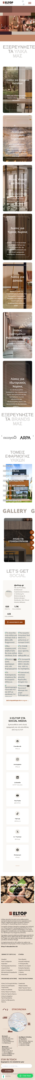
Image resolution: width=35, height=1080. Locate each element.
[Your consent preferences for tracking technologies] (3, 1076)
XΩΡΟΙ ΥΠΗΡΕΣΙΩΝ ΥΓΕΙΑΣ (16, 476)
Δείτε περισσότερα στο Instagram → (17, 700)
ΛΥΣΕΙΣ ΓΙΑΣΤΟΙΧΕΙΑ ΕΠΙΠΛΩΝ (18, 540)
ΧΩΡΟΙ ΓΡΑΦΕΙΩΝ (11, 490)
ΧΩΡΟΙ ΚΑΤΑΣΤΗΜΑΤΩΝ (15, 495)
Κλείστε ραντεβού (7, 1055)
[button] (25, 1076)
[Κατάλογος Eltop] (32, 537)
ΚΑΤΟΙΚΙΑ (8, 466)
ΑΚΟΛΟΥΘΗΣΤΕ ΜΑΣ (16, 622)
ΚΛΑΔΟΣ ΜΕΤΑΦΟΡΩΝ (14, 485)
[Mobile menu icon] (29, 3)
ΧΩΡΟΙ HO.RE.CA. (11, 471)
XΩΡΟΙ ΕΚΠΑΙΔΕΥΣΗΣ (13, 481)
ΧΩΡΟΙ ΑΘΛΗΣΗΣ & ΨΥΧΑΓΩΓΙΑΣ (12, 500)
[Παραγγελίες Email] (32, 548)
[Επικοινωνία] (32, 532)
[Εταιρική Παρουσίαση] (32, 542)
